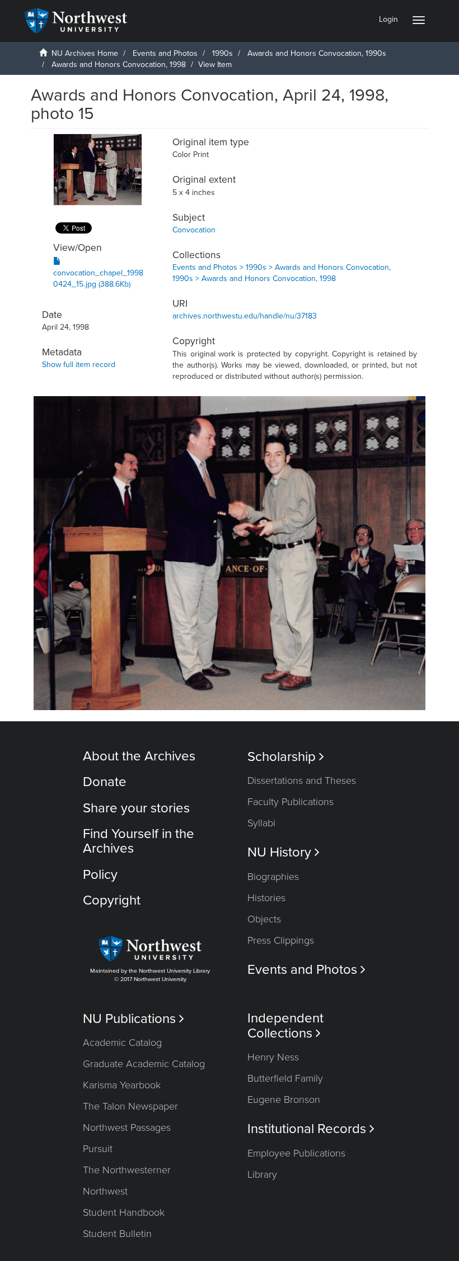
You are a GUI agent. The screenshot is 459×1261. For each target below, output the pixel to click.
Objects (264, 919)
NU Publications (133, 1019)
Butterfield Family (285, 1078)
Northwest (105, 1191)
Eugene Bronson (283, 1099)
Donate (105, 782)
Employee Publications (296, 1153)
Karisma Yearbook (122, 1085)
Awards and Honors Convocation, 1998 (118, 64)
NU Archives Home (84, 53)
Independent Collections (285, 1025)
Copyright (111, 900)
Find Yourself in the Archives (138, 841)
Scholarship (285, 757)
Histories (266, 898)
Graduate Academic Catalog (144, 1064)
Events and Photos (165, 53)
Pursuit (98, 1149)
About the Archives (139, 756)
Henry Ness (273, 1057)
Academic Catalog (122, 1042)
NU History (283, 852)
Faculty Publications (290, 802)
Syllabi (261, 823)
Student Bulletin (117, 1233)
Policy (100, 875)
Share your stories (136, 808)
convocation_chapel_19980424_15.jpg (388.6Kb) (98, 278)
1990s (222, 53)
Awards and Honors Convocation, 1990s (316, 53)
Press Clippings (280, 940)
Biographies (273, 876)
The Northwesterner (127, 1170)
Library (262, 1174)
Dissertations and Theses (301, 780)
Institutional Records (310, 1129)
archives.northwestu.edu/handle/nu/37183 (244, 316)
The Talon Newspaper (130, 1106)
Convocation (194, 230)
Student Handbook (124, 1212)
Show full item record (78, 364)
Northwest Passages (127, 1127)
